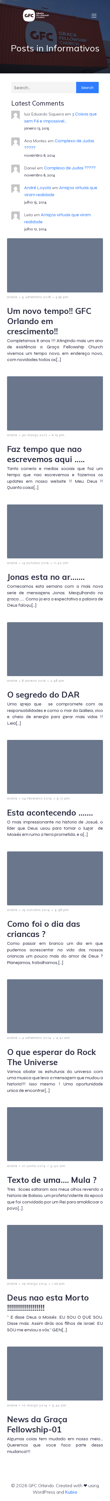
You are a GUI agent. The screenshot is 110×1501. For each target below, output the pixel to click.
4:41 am (63, 1038)
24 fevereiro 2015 (37, 798)
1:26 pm (58, 1284)
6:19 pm (58, 435)
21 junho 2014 (34, 1166)
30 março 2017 (34, 435)
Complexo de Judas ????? (70, 168)
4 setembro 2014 (36, 1038)
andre (12, 297)
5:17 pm (63, 798)
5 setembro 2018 (36, 297)
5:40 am (57, 1166)
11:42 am (61, 563)
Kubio (71, 1492)
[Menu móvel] (94, 15)
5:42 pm (59, 1405)
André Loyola (37, 187)
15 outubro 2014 (36, 910)
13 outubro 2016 (35, 563)
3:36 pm (62, 297)
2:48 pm (57, 681)
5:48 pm (62, 910)
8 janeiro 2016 (34, 681)
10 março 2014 (34, 1405)
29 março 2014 (34, 1284)
